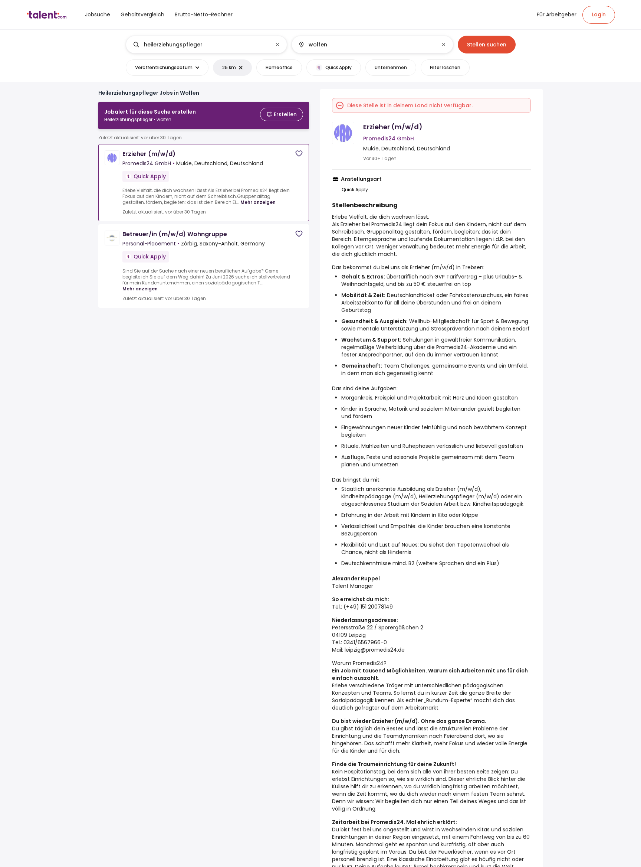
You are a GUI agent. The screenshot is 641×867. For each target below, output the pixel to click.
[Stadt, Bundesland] (366, 44)
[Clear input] (277, 44)
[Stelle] (200, 44)
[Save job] (299, 153)
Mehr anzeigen (258, 202)
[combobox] (206, 44)
